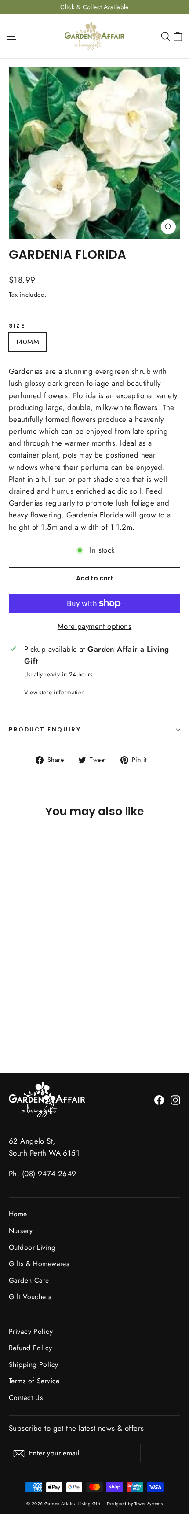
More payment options (95, 626)
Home (18, 1214)
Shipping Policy (33, 1364)
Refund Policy (30, 1348)
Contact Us (26, 1397)
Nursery (21, 1231)
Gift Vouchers (30, 1297)
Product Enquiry (45, 729)
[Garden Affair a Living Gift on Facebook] (159, 1099)
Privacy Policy (31, 1331)
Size (17, 325)
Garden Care (29, 1280)
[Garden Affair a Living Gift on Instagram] (175, 1099)
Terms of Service (34, 1381)
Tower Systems (148, 1503)
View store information (54, 692)
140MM (27, 342)
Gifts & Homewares (39, 1264)
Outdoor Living (32, 1247)
